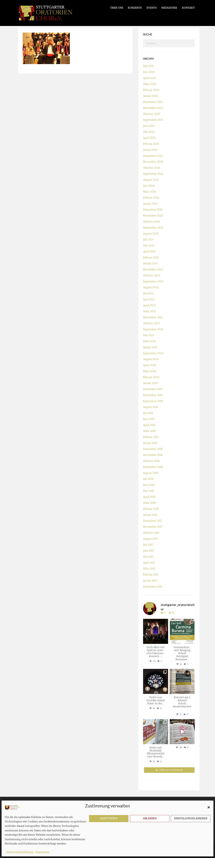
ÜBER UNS (116, 7)
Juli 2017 (148, 544)
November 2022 (153, 269)
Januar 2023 (150, 263)
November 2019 (153, 395)
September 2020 (153, 353)
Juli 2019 (148, 413)
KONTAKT (188, 7)
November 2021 (153, 317)
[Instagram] (165, 641)
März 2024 (149, 191)
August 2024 (150, 179)
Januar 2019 (150, 443)
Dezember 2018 (152, 448)
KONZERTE (135, 7)
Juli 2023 (148, 239)
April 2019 (149, 425)
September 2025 (153, 119)
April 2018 (149, 496)
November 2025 (153, 107)
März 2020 (149, 371)
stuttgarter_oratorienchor (156, 622)
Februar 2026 (151, 89)
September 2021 (153, 329)
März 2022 (149, 311)
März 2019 (149, 431)
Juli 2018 (148, 478)
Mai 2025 (148, 131)
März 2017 (149, 568)
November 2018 (153, 454)
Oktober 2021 (151, 323)
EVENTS (152, 7)
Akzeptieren (109, 818)
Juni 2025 (149, 125)
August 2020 (151, 359)
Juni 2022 (149, 299)
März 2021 (149, 341)
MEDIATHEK (169, 7)
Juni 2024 (149, 185)
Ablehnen (149, 818)
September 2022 (153, 281)
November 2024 (153, 161)
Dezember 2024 (153, 155)
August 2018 (150, 472)
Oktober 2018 (151, 460)
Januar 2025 (150, 149)
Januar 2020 (150, 383)
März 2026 (149, 84)
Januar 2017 (150, 580)
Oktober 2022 (151, 275)
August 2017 (150, 538)
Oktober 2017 (151, 532)
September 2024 (153, 173)
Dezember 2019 (152, 389)
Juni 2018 (148, 484)
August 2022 (151, 287)
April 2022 (149, 305)
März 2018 (149, 502)
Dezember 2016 (152, 586)
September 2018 (153, 466)
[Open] (155, 631)
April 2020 (149, 365)
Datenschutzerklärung (20, 851)
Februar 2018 (151, 508)
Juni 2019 (148, 419)
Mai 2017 (148, 556)
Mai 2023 (148, 245)
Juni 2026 (149, 72)
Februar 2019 (151, 437)
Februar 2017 (150, 574)
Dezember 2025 (153, 101)
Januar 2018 (150, 514)
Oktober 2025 (151, 113)
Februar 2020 (151, 377)
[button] (208, 807)
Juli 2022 (148, 293)
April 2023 (149, 251)
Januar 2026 (150, 95)
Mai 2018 (148, 490)
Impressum (42, 851)
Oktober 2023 (151, 221)
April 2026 (149, 78)
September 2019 (153, 401)
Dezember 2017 (152, 520)
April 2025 (149, 137)
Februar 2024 (151, 197)
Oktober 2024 (151, 167)
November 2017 (152, 526)
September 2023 (153, 227)
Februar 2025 (151, 143)
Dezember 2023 (152, 209)
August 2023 (150, 233)
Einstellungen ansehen (190, 818)
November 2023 (153, 215)
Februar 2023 (151, 257)
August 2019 (150, 407)
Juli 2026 (148, 66)
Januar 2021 (150, 347)
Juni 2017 (148, 550)
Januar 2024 (150, 203)
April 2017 (149, 562)
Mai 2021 (148, 335)
